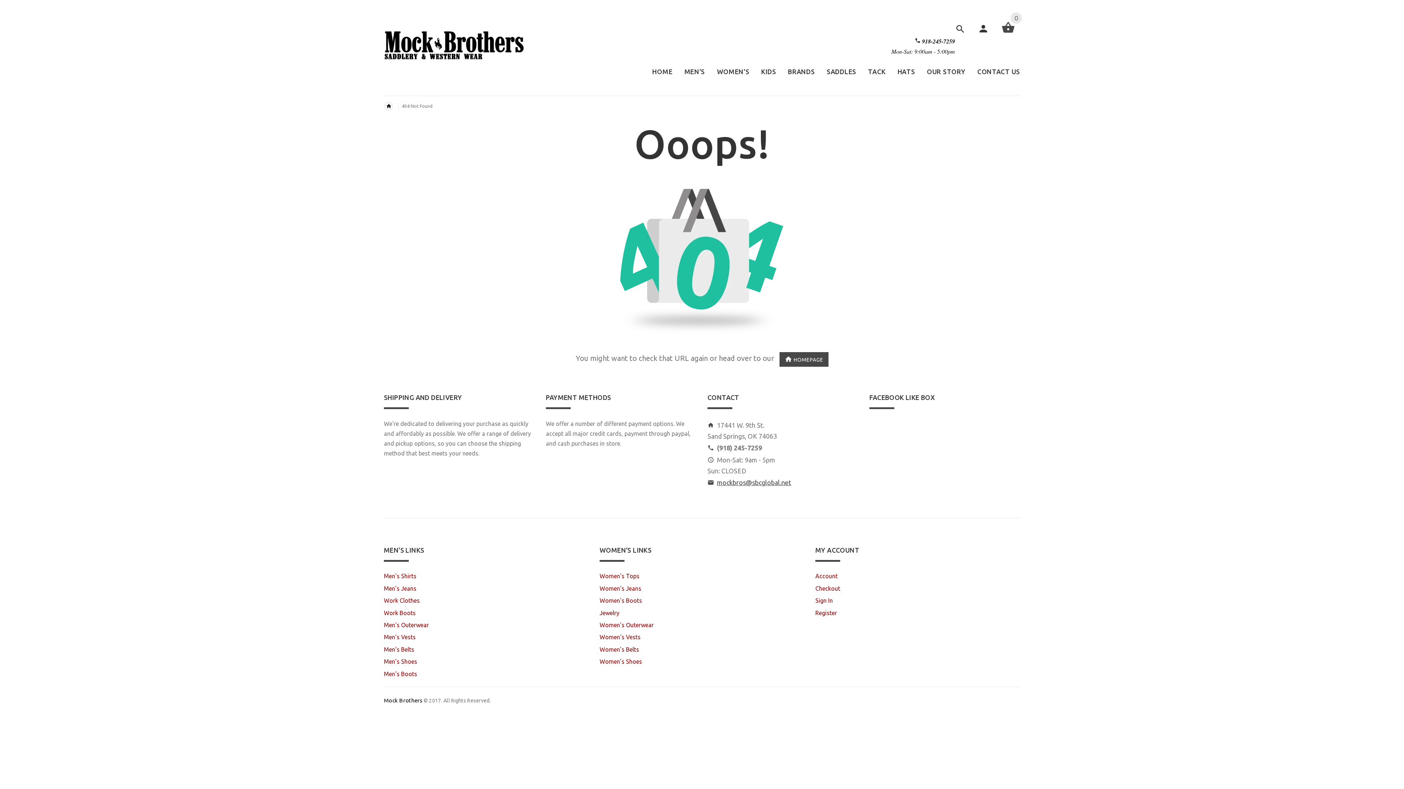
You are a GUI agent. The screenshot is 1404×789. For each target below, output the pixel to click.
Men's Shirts (400, 576)
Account (826, 576)
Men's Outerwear (406, 625)
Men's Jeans (400, 588)
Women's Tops (619, 576)
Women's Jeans (620, 588)
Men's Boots (400, 674)
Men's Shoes (400, 661)
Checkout (827, 588)
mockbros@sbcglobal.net (754, 482)
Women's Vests (620, 637)
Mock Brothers (403, 700)
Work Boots (400, 613)
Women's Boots (621, 600)
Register (826, 613)
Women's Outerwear (627, 625)
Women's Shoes (621, 661)
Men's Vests (400, 637)
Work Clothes (402, 600)
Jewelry (609, 613)
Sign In (824, 600)
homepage (808, 359)
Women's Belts (619, 649)
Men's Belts (399, 649)
